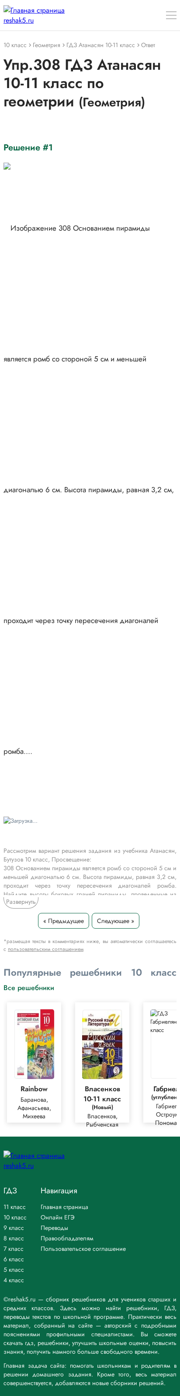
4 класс (13, 1280)
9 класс (13, 1227)
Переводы (54, 1227)
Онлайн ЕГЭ (58, 1217)
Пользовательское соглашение (83, 1248)
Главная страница (64, 1206)
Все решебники (28, 987)
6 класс (13, 1259)
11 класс (14, 1206)
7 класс (13, 1248)
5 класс (13, 1269)
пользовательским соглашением (45, 949)
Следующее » (115, 920)
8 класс (13, 1238)
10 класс (15, 1217)
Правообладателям (67, 1238)
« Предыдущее (63, 920)
